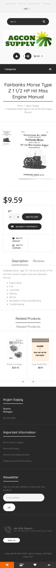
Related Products (28, 318)
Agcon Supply (32, 105)
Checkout (46, 3)
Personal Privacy (11, 448)
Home (20, 105)
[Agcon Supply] (28, 46)
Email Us (11, 540)
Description (20, 261)
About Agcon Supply (13, 442)
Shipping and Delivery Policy (17, 461)
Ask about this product (27, 227)
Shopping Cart (34, 3)
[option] (36, 154)
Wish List (22, 3)
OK (9, 507)
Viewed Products (28, 327)
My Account (11, 3)
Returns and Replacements (16, 454)
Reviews (38, 261)
